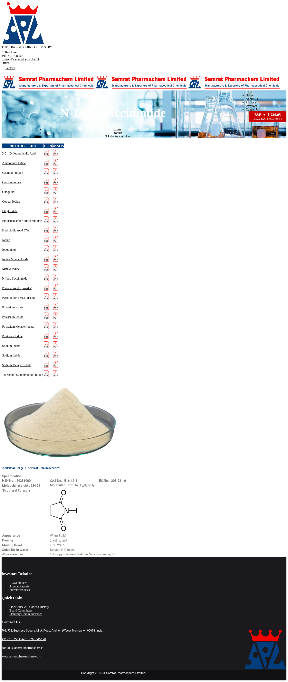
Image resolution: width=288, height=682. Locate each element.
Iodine (6, 240)
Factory (10, 68)
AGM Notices (18, 582)
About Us (252, 99)
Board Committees (21, 610)
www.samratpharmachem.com (21, 656)
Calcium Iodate (11, 182)
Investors (251, 106)
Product (117, 132)
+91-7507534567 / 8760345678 (24, 639)
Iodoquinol (9, 249)
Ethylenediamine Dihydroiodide (22, 220)
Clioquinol (8, 192)
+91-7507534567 (12, 56)
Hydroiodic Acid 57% (15, 230)
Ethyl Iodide (9, 211)
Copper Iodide (11, 201)
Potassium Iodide (12, 317)
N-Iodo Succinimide (14, 278)
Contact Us (253, 109)
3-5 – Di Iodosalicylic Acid (19, 153)
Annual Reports (19, 586)
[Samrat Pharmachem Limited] (48, 88)
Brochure (10, 52)
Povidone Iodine (12, 336)
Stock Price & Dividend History (29, 607)
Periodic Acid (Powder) (17, 288)
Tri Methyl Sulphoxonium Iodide (22, 374)
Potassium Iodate (12, 307)
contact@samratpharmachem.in (21, 59)
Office (5, 63)
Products (251, 102)
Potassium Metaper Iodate (18, 326)
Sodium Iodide (11, 355)
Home (249, 95)
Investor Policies (19, 589)
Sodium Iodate (11, 345)
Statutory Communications (25, 614)
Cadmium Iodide (12, 172)
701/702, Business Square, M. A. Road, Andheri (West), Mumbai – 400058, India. (52, 630)
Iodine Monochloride (15, 259)
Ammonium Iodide (14, 163)
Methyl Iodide (11, 269)
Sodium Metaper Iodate (16, 365)
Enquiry (10, 72)
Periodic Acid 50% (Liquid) (19, 297)
